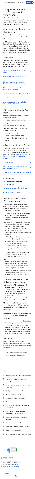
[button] (3, 2)
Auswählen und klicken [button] (10, 98)
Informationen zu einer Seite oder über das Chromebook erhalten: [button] (15, 103)
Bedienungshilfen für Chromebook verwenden (18, 434)
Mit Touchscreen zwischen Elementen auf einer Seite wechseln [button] (15, 89)
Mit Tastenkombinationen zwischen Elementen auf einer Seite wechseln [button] (14, 83)
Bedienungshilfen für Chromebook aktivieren (18, 375)
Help (4, 371)
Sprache (7, 473)
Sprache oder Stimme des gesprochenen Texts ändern (17, 407)
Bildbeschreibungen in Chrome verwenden (17, 426)
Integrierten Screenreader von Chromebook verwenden (19, 386)
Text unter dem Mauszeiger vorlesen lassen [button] (14, 71)
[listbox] (8, 476)
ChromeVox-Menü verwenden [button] (12, 192)
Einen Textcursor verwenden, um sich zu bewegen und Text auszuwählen (17, 412)
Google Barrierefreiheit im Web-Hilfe (13, 2)
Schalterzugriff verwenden (13, 430)
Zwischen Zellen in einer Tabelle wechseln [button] (15, 94)
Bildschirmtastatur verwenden (14, 394)
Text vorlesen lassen (11, 402)
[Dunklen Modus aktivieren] (16, 476)
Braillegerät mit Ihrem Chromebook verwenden (19, 391)
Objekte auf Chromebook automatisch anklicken (16, 418)
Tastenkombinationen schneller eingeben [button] (15, 188)
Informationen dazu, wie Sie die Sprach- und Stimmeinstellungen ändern (17, 156)
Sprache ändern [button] (8, 162)
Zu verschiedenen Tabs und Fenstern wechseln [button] (14, 77)
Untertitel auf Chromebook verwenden (16, 423)
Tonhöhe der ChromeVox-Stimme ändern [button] (16, 172)
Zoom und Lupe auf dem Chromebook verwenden (16, 380)
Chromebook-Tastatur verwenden (15, 398)
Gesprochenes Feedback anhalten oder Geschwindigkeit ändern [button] (15, 167)
